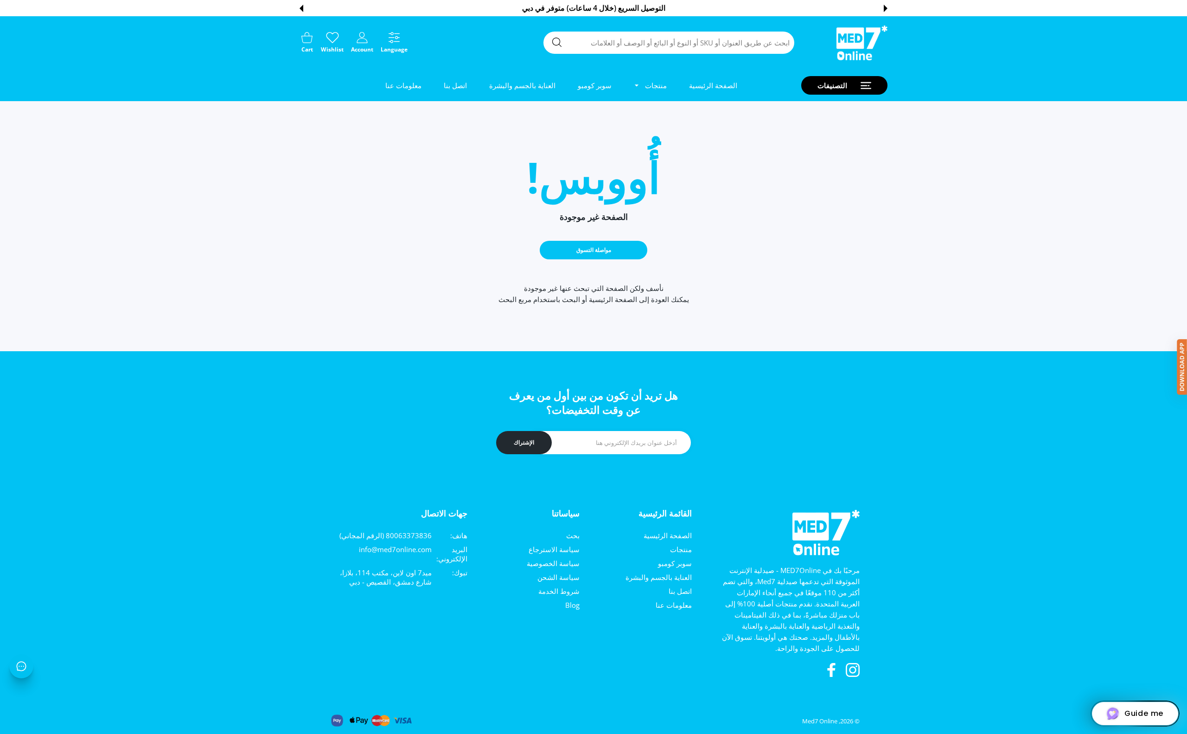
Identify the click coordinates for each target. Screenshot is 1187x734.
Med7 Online (819, 721)
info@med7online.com (395, 549)
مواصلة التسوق (593, 250)
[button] (885, 8)
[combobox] (669, 43)
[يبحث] (557, 42)
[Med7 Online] (861, 43)
